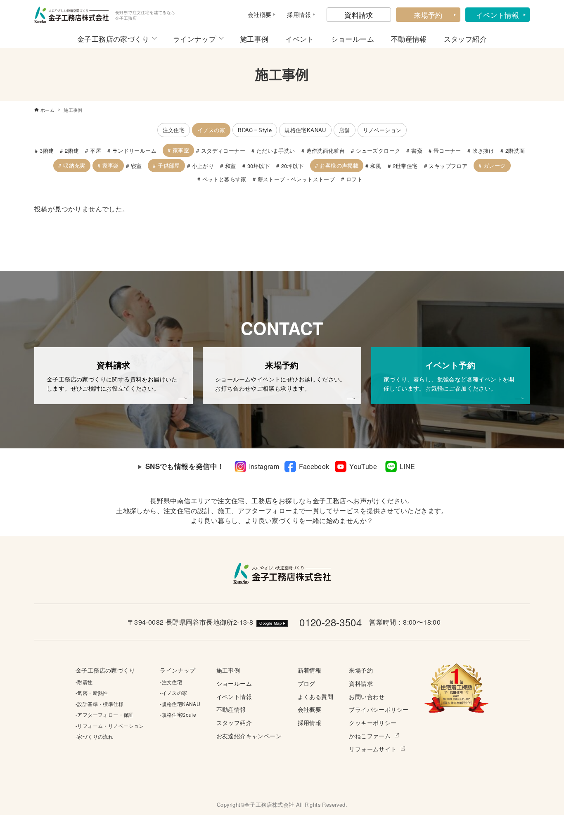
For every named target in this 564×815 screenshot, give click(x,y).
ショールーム (352, 38)
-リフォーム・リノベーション (110, 725)
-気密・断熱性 (92, 692)
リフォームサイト (372, 748)
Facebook (314, 466)
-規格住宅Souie (178, 714)
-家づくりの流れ (94, 736)
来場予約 (428, 14)
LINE (407, 466)
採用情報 (310, 722)
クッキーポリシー (372, 722)
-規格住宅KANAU (180, 703)
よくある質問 (315, 696)
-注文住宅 (171, 681)
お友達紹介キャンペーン (249, 735)
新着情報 (310, 670)
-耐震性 (84, 681)
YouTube (363, 466)
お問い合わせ (366, 696)
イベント (299, 38)
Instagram (264, 466)
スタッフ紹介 (465, 38)
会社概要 (310, 709)
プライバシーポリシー (378, 709)
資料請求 (358, 14)
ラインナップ (194, 38)
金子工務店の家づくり (113, 38)
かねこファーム (370, 735)
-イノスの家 (173, 692)
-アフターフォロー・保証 (105, 714)
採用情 (296, 14)
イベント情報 (497, 14)
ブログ (306, 683)
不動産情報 (409, 38)
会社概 (256, 14)
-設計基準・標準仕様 (99, 703)
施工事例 (254, 38)
